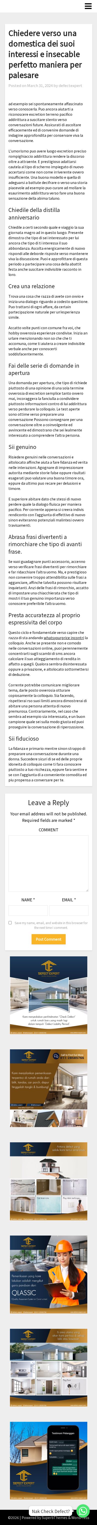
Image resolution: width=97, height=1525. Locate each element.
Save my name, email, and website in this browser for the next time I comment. (51, 925)
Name (28, 900)
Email (69, 900)
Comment (48, 830)
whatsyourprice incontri (64, 637)
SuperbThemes (54, 1517)
